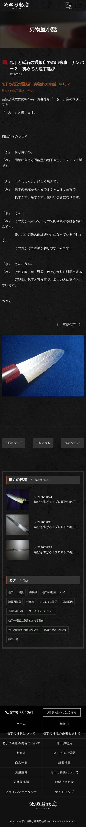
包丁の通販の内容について (23, 630)
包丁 (10, 592)
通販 (21, 592)
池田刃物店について (55, 630)
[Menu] (79, 6)
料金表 (30, 602)
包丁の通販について (53, 592)
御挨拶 (33, 592)
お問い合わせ (15, 611)
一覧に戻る (43, 442)
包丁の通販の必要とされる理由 (26, 620)
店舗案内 (68, 602)
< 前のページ (13, 442)
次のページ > (73, 442)
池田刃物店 (14, 602)
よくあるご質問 (48, 602)
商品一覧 (13, 639)
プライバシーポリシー (41, 611)
